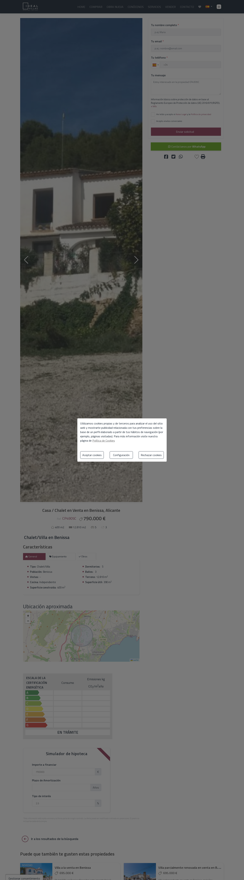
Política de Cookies (103, 440)
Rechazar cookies (151, 455)
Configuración (121, 455)
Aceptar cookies (92, 455)
